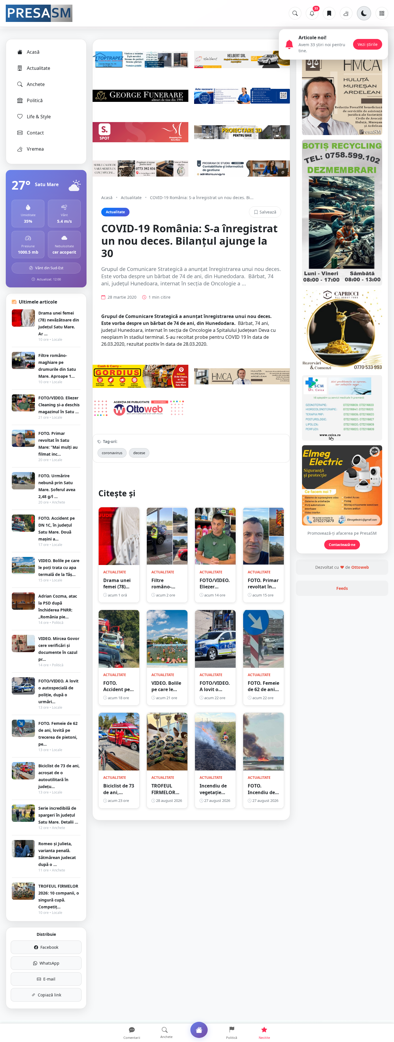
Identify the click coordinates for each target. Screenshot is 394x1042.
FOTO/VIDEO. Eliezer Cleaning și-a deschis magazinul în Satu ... (59, 404)
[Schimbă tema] (364, 13)
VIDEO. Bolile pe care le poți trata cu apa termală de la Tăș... (58, 567)
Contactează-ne (342, 544)
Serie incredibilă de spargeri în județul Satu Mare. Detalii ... (58, 815)
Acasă (33, 52)
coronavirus (112, 452)
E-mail (49, 979)
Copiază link (49, 995)
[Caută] (295, 13)
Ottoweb (360, 567)
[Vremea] (346, 13)
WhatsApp (49, 963)
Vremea (35, 149)
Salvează (268, 212)
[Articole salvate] (329, 13)
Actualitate (38, 68)
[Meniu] (382, 13)
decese (139, 452)
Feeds (342, 588)
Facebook (49, 947)
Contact (35, 133)
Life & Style (39, 116)
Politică (35, 100)
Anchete (36, 84)
